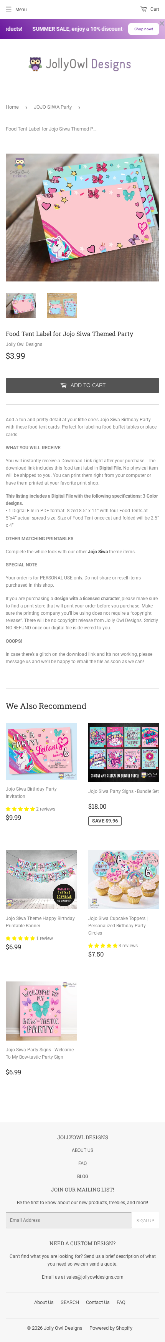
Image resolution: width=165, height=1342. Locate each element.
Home (12, 107)
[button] (21, 809)
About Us (44, 1302)
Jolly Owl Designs (63, 1328)
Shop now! (143, 29)
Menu (21, 9)
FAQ (82, 1163)
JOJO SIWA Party (53, 107)
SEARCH (70, 1302)
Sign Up (145, 1220)
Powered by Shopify (110, 1328)
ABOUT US (82, 1150)
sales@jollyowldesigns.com (95, 1277)
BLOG (82, 1176)
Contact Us (98, 1302)
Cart (154, 9)
